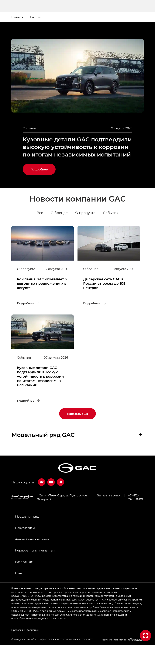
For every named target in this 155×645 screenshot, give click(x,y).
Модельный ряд (27, 516)
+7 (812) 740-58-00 (135, 497)
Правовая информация (25, 629)
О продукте (85, 213)
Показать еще (77, 414)
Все (40, 213)
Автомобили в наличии (32, 539)
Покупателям (25, 528)
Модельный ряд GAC (43, 434)
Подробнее (43, 167)
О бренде (59, 213)
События (111, 213)
